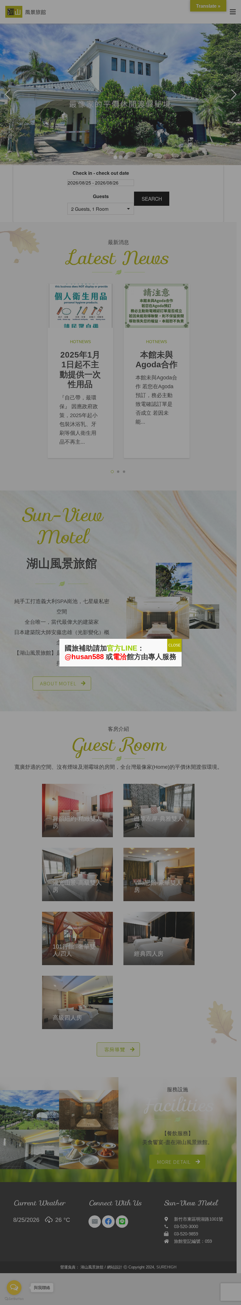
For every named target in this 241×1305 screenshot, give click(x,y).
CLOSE (174, 645)
